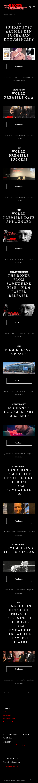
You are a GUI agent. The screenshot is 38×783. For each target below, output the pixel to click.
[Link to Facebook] (30, 779)
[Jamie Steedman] (19, 430)
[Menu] (34, 7)
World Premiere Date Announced (19, 218)
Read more (19, 66)
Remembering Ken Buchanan (19, 550)
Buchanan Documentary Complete (19, 412)
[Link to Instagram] (33, 779)
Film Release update (19, 352)
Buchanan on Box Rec (8, 722)
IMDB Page (6, 712)
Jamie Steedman (19, 80)
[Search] (29, 7)
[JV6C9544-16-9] (19, 656)
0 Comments (25, 77)
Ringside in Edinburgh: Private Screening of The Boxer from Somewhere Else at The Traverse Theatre (19, 624)
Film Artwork (16, 272)
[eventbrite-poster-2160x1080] (19, 236)
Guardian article (7, 715)
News (19, 24)
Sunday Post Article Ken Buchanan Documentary (19, 33)
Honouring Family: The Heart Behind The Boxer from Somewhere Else (19, 482)
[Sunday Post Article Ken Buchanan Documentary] (19, 54)
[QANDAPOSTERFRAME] (19, 112)
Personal (21, 404)
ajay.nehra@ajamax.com (10, 766)
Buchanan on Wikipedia (9, 718)
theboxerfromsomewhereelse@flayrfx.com (16, 745)
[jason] (19, 508)
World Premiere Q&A (19, 96)
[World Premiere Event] (19, 174)
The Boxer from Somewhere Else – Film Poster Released (19, 286)
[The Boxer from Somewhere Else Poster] (19, 310)
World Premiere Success (19, 156)
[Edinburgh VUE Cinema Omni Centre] (19, 368)
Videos (22, 90)
